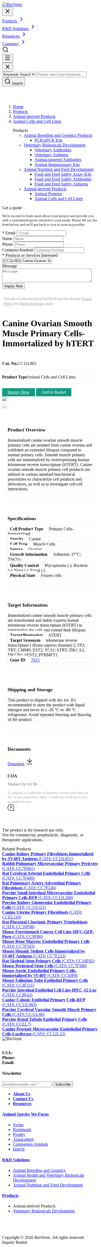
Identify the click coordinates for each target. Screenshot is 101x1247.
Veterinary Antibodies (52, 150)
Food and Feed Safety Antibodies (62, 179)
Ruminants (22, 1129)
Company (11, 43)
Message (9, 266)
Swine (18, 1124)
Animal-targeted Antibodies (57, 159)
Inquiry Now (13, 286)
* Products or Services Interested (30, 255)
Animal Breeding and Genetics (39, 1170)
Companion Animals (30, 1144)
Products (20, 111)
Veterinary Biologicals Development (54, 145)
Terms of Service (32, 303)
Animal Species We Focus (25, 1114)
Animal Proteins (48, 193)
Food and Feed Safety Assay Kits (62, 174)
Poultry (19, 1134)
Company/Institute (17, 250)
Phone (7, 244)
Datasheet (16, 763)
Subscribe (63, 1084)
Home (18, 106)
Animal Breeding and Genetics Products (58, 135)
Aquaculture (23, 1139)
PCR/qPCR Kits (48, 140)
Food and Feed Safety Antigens (61, 184)
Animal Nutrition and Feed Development (58, 169)
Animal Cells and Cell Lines (37, 121)
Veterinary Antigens (51, 154)
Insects (19, 1149)
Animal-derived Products (34, 116)
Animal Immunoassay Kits (57, 164)
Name (7, 238)
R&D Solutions (16, 1160)
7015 (35, 660)
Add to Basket (53, 392)
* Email (8, 233)
